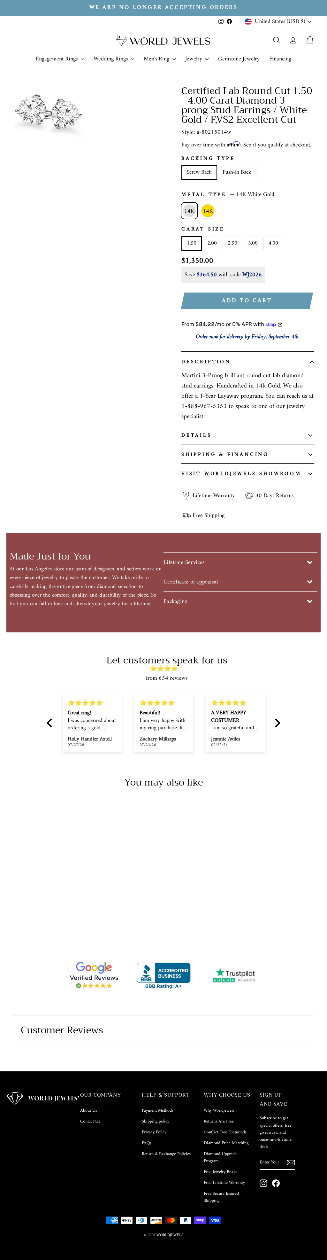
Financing (280, 59)
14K (189, 211)
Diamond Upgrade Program (220, 1157)
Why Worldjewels (219, 1111)
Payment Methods (157, 1111)
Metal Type (227, 195)
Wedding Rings (111, 59)
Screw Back (199, 172)
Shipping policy (155, 1121)
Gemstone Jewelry (239, 59)
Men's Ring (157, 59)
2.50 (232, 243)
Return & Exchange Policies (166, 1154)
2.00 (212, 243)
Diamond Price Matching (226, 1143)
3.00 (253, 243)
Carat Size (202, 229)
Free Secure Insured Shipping (221, 1197)
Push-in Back (237, 172)
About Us (88, 1111)
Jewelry (194, 59)
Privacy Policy (154, 1132)
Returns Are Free (219, 1121)
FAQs (146, 1143)
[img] (166, 669)
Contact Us (90, 1121)
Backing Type (208, 159)
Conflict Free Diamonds (225, 1132)
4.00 (273, 243)
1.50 (191, 243)
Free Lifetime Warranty (224, 1183)
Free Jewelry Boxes (220, 1172)
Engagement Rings (57, 59)
